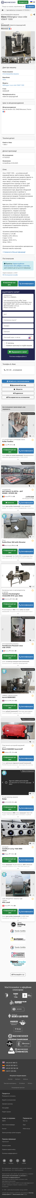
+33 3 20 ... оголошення (14, 370)
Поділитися (18, 393)
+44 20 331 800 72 (11, 1063)
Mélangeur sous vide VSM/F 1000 (13, 85)
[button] (34, 2)
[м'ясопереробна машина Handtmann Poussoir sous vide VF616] (18, 629)
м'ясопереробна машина (11, 74)
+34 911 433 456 (11, 1071)
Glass (4, 79)
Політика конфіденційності (18, 356)
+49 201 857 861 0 (11, 1065)
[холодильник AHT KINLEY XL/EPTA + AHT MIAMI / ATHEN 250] (18, 475)
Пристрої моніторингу (10, 1083)
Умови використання (18, 1194)
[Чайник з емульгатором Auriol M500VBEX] (18, 681)
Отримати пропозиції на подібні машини (19, 345)
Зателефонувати (27, 284)
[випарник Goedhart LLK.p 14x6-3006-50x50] (18, 832)
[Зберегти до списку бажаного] (31, 15)
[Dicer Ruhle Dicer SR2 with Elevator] (18, 525)
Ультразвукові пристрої (18, 1087)
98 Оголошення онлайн (10, 275)
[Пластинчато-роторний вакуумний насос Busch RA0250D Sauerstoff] (18, 730)
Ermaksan (22, 1083)
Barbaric (17, 1079)
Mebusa (25, 1079)
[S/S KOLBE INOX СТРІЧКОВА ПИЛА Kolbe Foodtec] (18, 425)
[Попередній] (3, 47)
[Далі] (33, 47)
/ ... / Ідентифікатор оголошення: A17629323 (16, 10)
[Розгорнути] (18, 459)
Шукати (31, 6)
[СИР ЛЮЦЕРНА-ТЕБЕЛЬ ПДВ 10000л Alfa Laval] (18, 884)
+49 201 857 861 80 (12, 1068)
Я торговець (10, 343)
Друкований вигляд (19, 385)
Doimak (10, 1079)
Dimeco (30, 1083)
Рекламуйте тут (18, 975)
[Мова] (31, 2)
